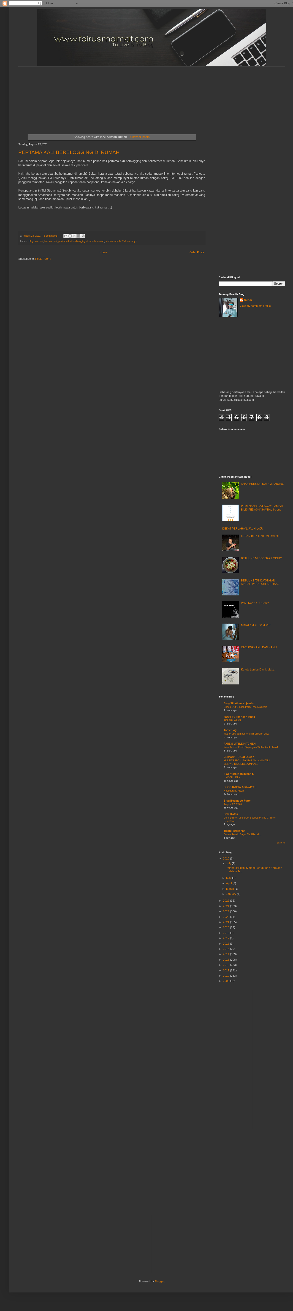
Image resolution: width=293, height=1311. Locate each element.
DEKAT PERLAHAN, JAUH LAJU (242, 528)
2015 (226, 949)
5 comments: (51, 235)
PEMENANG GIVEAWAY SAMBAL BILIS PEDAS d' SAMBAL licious (262, 508)
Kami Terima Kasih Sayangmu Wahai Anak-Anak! (251, 747)
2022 (226, 917)
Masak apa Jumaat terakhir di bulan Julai (246, 733)
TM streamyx (129, 241)
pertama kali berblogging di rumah (77, 241)
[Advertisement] (129, 95)
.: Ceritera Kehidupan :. (239, 774)
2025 (226, 900)
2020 (226, 927)
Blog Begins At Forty (237, 800)
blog (31, 241)
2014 (226, 954)
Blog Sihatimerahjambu (239, 703)
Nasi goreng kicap (234, 790)
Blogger (159, 1281)
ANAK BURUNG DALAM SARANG (262, 484)
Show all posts (139, 137)
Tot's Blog (230, 730)
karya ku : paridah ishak (239, 717)
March (230, 888)
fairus (248, 300)
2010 (226, 975)
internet (39, 241)
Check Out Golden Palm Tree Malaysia (245, 707)
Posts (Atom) (43, 258)
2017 (226, 938)
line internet (50, 241)
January (231, 894)
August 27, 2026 (233, 804)
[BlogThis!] (70, 236)
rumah (100, 241)
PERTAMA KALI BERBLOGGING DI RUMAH (68, 152)
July (229, 863)
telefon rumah (113, 241)
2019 (226, 933)
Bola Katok (231, 814)
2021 (226, 922)
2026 (226, 858)
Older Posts (197, 252)
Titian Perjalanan (234, 831)
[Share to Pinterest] (83, 236)
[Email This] (65, 236)
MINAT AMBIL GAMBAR (256, 625)
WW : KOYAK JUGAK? (255, 603)
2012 (226, 965)
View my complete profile (255, 306)
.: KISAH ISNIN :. (233, 777)
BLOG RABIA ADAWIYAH (240, 787)
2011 (226, 970)
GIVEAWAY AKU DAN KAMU (259, 647)
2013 (226, 959)
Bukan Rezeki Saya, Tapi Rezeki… (243, 834)
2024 (226, 906)
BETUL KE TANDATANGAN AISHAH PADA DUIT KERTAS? (260, 582)
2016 (226, 943)
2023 (226, 911)
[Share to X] (74, 236)
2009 (226, 981)
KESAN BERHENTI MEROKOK (260, 536)
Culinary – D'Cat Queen (239, 757)
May (229, 878)
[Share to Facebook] (78, 236)
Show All (281, 843)
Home (103, 252)
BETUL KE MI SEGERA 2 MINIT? (261, 558)
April (229, 883)
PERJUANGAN (232, 720)
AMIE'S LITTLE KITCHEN (240, 743)
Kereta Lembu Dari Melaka (257, 669)
